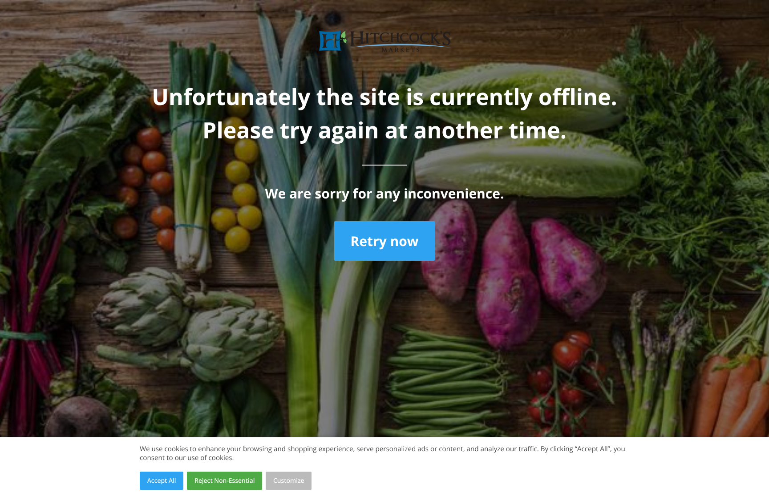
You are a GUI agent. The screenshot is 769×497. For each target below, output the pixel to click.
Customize (288, 481)
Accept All (161, 481)
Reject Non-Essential (224, 481)
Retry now (384, 241)
